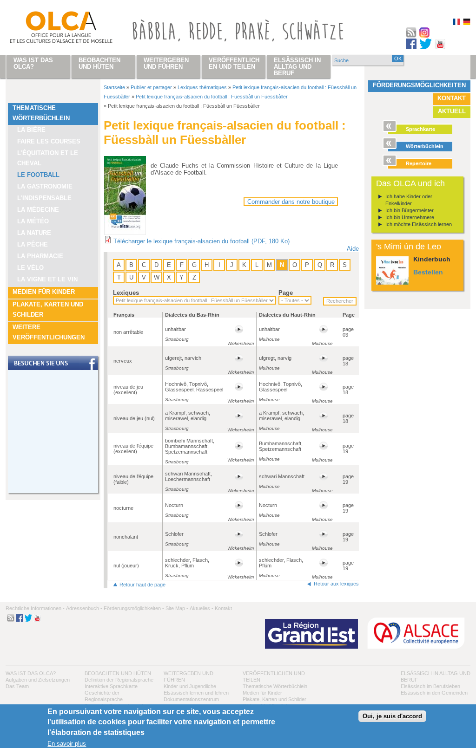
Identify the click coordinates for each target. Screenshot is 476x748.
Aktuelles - (201, 608)
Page (285, 292)
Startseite (114, 87)
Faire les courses (48, 141)
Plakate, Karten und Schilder (48, 309)
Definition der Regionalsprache (119, 680)
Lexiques (126, 292)
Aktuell (452, 111)
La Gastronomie (45, 186)
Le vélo (30, 267)
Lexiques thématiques (202, 87)
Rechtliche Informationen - (35, 608)
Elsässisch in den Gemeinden (434, 693)
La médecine (38, 209)
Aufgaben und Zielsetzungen (38, 680)
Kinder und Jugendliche (190, 686)
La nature (34, 232)
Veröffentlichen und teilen (234, 63)
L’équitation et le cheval (47, 158)
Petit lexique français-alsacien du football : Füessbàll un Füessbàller (212, 96)
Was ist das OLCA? (31, 673)
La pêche (32, 244)
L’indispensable (44, 198)
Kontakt (451, 98)
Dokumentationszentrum (191, 699)
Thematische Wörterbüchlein (41, 113)
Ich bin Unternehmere (409, 217)
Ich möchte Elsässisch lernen (418, 224)
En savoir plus (66, 743)
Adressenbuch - (84, 608)
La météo (33, 221)
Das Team (17, 686)
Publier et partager (151, 87)
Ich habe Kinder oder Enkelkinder (408, 200)
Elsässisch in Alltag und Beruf (297, 67)
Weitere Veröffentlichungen (49, 332)
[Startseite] (50, 29)
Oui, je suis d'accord (392, 716)
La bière (31, 129)
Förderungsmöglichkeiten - (134, 608)
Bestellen (428, 272)
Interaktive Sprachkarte (111, 686)
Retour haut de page (142, 584)
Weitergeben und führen (166, 63)
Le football (38, 174)
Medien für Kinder (44, 291)
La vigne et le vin (47, 279)
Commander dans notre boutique (291, 201)
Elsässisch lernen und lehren (196, 693)
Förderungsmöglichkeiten (419, 85)
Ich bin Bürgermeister (409, 210)
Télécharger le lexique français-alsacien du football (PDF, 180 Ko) (201, 241)
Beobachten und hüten (118, 673)
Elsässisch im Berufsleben (430, 686)
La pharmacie (40, 256)
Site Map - (176, 608)
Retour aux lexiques (336, 583)
